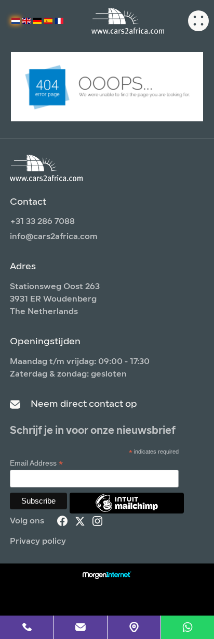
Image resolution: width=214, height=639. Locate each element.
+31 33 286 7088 (42, 222)
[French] (59, 21)
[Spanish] (48, 21)
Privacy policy (38, 541)
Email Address (36, 463)
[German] (37, 21)
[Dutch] (15, 21)
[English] (26, 21)
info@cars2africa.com (54, 237)
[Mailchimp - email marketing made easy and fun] (127, 511)
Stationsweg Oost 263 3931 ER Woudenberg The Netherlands (55, 299)
